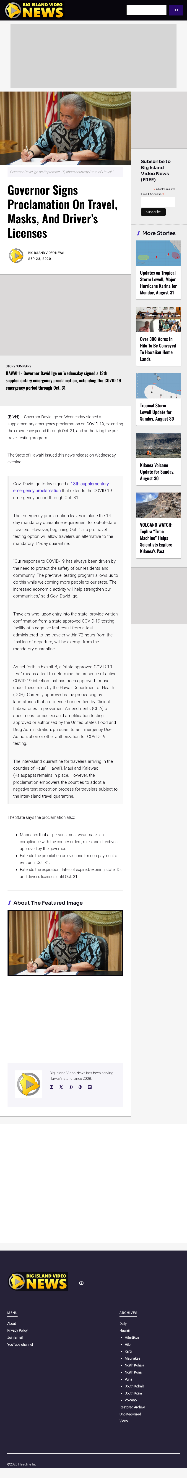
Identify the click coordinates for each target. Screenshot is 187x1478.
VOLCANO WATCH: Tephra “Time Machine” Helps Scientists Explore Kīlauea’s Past (156, 538)
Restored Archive (132, 1407)
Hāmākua (132, 1337)
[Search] (176, 10)
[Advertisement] (93, 56)
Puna (128, 1379)
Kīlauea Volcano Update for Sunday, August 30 (157, 472)
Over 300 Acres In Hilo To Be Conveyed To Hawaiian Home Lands (158, 348)
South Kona (133, 1393)
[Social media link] (51, 1087)
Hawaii (124, 1330)
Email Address (152, 194)
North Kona (133, 1372)
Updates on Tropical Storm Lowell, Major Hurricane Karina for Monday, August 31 (158, 282)
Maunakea (132, 1358)
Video (123, 1421)
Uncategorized (130, 1414)
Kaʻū (128, 1351)
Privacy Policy (17, 1330)
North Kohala (134, 1365)
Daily (123, 1324)
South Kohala (134, 1386)
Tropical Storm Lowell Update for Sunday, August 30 (157, 412)
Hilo (127, 1345)
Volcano (131, 1400)
